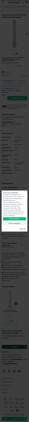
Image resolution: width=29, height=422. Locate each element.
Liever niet (22, 229)
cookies (18, 196)
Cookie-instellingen (14, 223)
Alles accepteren (14, 219)
